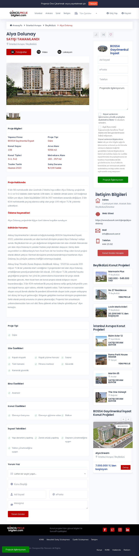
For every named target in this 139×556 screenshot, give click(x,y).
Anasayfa (17, 25)
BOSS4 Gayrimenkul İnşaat (119, 49)
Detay (126, 467)
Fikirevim (48, 548)
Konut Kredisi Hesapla (113, 253)
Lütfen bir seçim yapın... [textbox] (25, 473)
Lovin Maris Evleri (117, 306)
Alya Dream (102, 453)
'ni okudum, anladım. (111, 118)
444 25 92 (107, 244)
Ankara (49, 13)
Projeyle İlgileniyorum (113, 179)
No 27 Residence (117, 290)
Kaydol (127, 13)
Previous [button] (123, 419)
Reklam (127, 550)
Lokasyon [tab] (67, 52)
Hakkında (116, 550)
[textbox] (89, 13)
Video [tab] (45, 52)
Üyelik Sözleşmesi (81, 539)
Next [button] (128, 419)
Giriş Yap (113, 13)
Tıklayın (93, 3)
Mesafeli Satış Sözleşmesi (58, 539)
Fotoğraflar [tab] (21, 52)
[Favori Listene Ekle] (111, 34)
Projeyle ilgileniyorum (16, 549)
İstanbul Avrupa (33, 25)
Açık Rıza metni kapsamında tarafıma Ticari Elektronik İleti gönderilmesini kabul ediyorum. (111, 131)
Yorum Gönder (18, 514)
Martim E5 (113, 373)
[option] (47, 83)
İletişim (67, 13)
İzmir (58, 13)
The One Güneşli (117, 392)
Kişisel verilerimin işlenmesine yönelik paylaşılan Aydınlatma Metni (111, 117)
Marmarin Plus (116, 271)
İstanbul (38, 13)
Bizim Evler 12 (115, 335)
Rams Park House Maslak (118, 355)
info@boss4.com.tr (111, 233)
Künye (99, 550)
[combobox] (89, 13)
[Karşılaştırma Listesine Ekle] (103, 34)
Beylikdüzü (50, 25)
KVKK (41, 539)
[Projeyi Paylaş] (96, 35)
